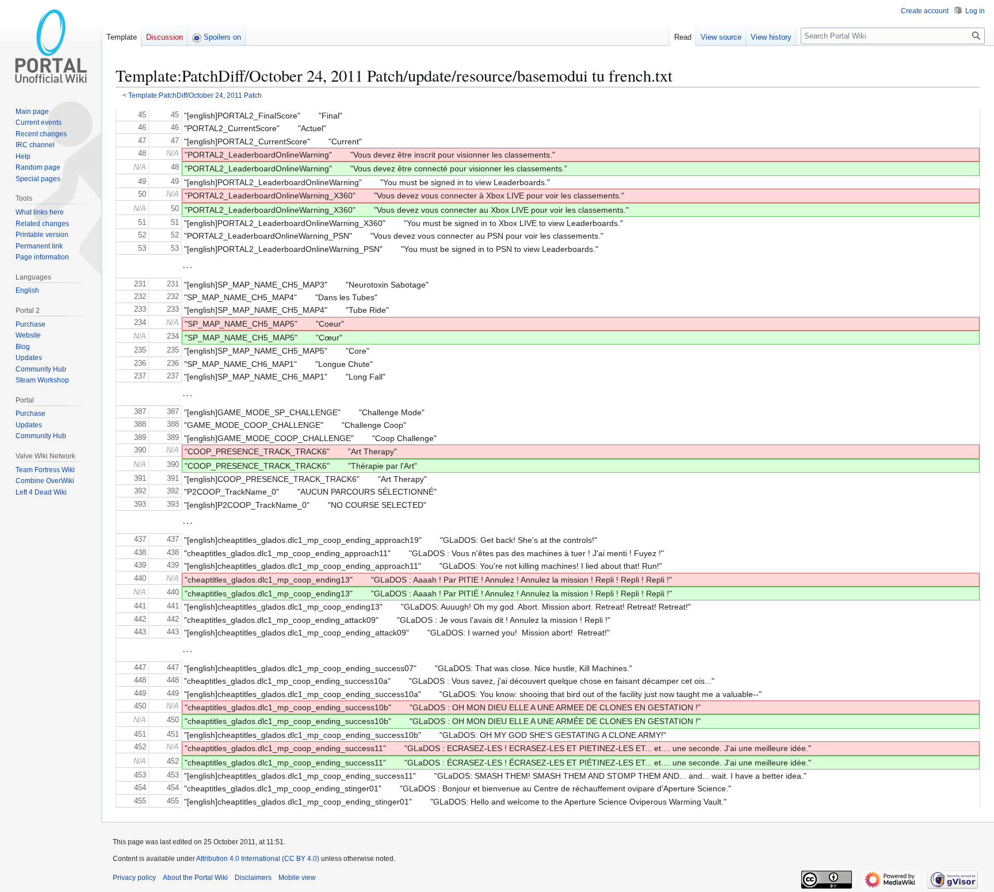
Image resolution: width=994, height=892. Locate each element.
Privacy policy (134, 878)
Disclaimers (253, 878)
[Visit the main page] (51, 46)
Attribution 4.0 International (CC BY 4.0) (257, 859)
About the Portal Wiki (195, 878)
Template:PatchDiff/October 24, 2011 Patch (195, 95)
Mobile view (297, 878)
